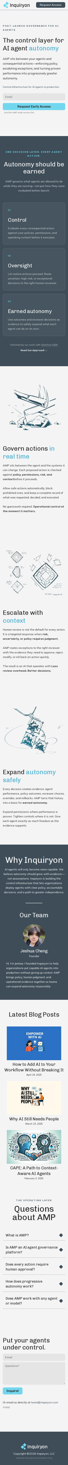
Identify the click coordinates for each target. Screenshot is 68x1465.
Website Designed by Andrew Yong (34, 1458)
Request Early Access (34, 106)
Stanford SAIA (49, 344)
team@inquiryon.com (44, 1402)
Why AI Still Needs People (34, 1118)
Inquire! (12, 1391)
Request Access (51, 4)
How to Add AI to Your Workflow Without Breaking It (34, 1067)
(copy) (6, 1407)
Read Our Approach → (34, 350)
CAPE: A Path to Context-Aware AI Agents (34, 1170)
